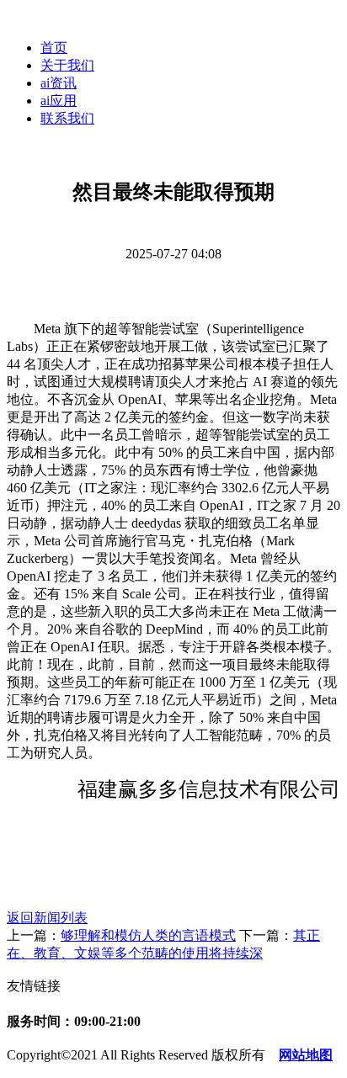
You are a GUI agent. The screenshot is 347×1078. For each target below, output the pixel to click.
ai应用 (58, 100)
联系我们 (67, 118)
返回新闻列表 (47, 918)
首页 (53, 47)
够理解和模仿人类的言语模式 (148, 935)
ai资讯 (58, 83)
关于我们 (67, 65)
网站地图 (306, 1055)
